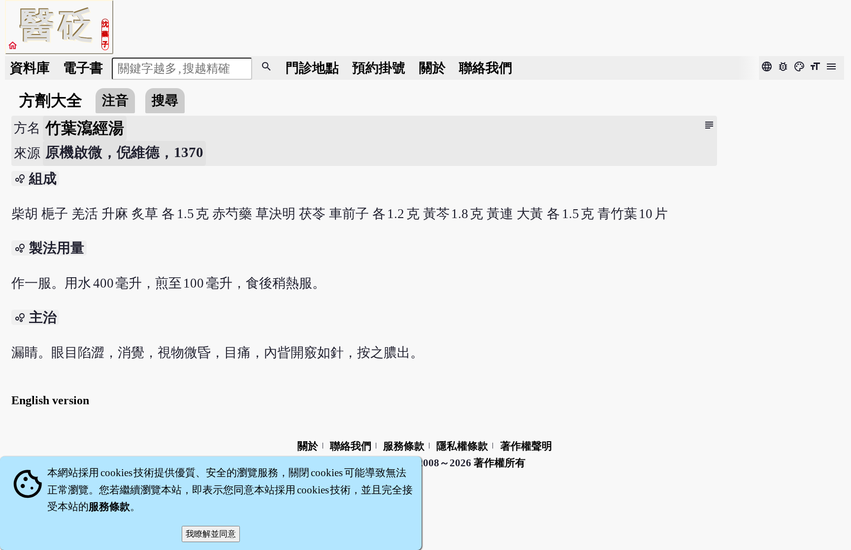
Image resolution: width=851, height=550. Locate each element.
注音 (115, 100)
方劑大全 (50, 100)
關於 (432, 68)
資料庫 (30, 68)
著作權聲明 (526, 446)
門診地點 (312, 68)
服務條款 (404, 446)
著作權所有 (499, 463)
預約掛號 (378, 68)
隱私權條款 (462, 446)
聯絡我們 (485, 68)
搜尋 (165, 100)
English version (50, 400)
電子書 (83, 68)
